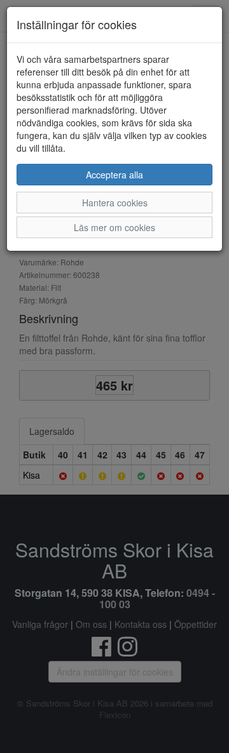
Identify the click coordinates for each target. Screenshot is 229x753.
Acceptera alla (114, 174)
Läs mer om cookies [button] (114, 227)
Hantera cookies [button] (115, 202)
